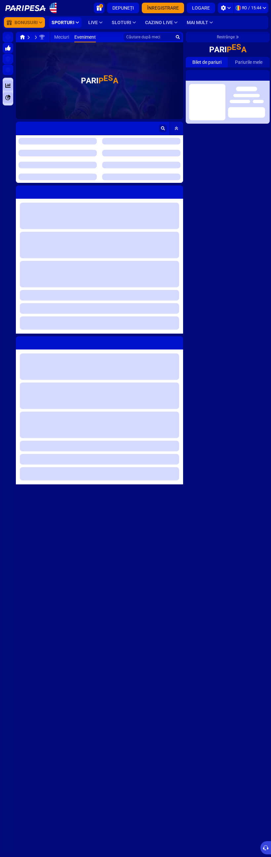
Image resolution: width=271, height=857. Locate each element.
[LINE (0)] (22, 37)
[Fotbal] (35, 37)
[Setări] (225, 8)
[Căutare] (178, 37)
